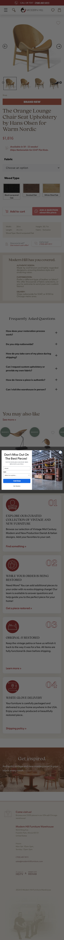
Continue (17, 481)
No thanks (16, 486)
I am (4, 472)
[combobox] (16, 475)
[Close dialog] (60, 452)
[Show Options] (29, 475)
